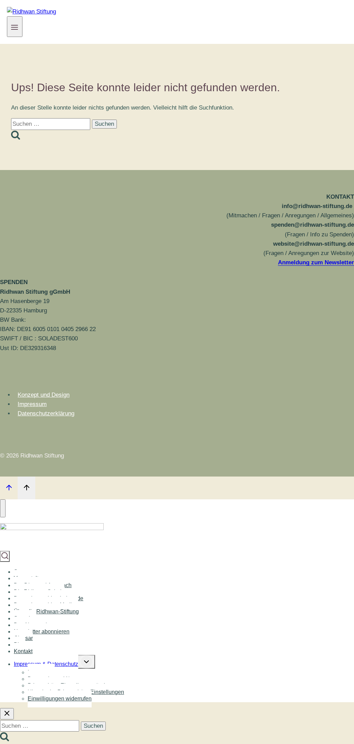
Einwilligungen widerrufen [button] (60, 698)
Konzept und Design (43, 395)
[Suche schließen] (7, 713)
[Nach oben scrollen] (9, 488)
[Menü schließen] (3, 508)
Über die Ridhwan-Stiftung (46, 611)
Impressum (32, 404)
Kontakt (23, 651)
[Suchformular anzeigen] (5, 556)
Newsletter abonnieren (41, 631)
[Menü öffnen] (14, 26)
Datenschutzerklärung (46, 413)
